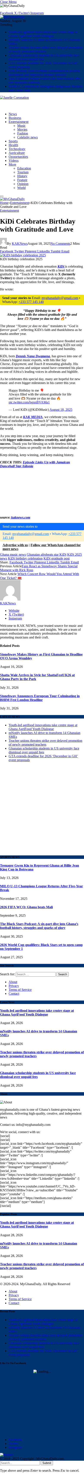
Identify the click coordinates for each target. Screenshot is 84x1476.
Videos (14, 160)
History (22, 176)
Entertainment (18, 122)
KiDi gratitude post (57, 558)
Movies (22, 129)
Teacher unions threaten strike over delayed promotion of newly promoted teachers (45, 49)
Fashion (22, 133)
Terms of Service (20, 989)
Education (24, 168)
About (13, 982)
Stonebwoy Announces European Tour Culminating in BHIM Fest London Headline (40, 698)
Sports (13, 141)
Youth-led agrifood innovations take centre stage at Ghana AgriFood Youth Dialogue (43, 34)
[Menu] (1, 196)
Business (15, 118)
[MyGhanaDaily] (12, 17)
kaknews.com (20, 517)
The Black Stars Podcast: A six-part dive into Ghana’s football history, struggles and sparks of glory (39, 926)
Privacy (14, 986)
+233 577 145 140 (31, 302)
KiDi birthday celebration (25, 558)
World (21, 188)
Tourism (22, 172)
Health (13, 145)
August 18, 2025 (61, 409)
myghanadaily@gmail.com (60, 298)
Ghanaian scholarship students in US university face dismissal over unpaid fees (44, 57)
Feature (22, 180)
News (13, 114)
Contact (14, 993)
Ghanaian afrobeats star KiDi (46, 554)
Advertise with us (15, 545)
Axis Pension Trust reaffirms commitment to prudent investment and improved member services (44, 73)
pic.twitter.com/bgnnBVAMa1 (29, 402)
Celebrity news (27, 137)
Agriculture (17, 153)
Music (21, 125)
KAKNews (20, 243)
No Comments (60, 243)
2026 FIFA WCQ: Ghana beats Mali (26, 907)
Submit (46, 1463)
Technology (17, 149)
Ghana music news (13, 554)
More (12, 164)
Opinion (22, 184)
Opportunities (18, 156)
